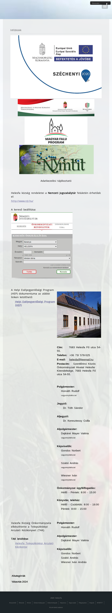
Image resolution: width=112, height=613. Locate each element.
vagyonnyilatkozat (68, 395)
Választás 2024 (20, 581)
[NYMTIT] (56, 159)
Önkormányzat (39, 603)
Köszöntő (12, 603)
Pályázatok (83, 603)
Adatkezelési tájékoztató (56, 180)
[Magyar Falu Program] (56, 130)
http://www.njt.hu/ (22, 201)
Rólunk (21, 603)
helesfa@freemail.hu (81, 359)
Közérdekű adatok (56, 607)
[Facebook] (107, 4)
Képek (91, 603)
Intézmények (52, 603)
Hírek (29, 603)
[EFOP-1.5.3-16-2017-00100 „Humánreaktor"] (56, 66)
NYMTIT (100, 603)
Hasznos (63, 603)
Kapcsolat (72, 603)
